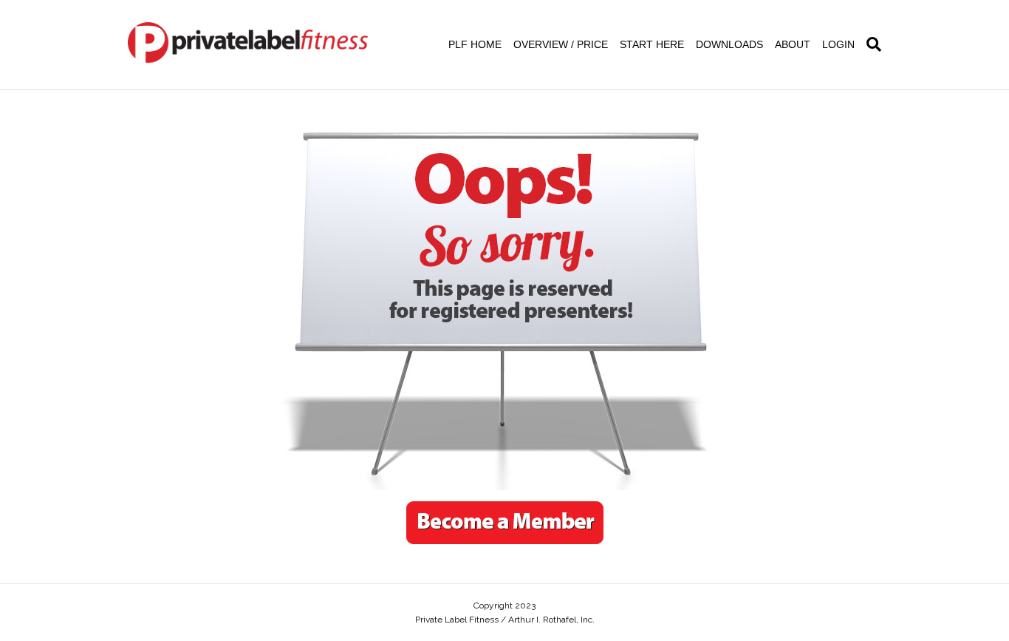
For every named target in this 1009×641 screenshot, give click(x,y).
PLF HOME (475, 44)
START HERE (652, 44)
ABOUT (792, 44)
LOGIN (838, 44)
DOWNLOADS (729, 44)
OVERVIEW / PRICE (560, 44)
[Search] (871, 44)
